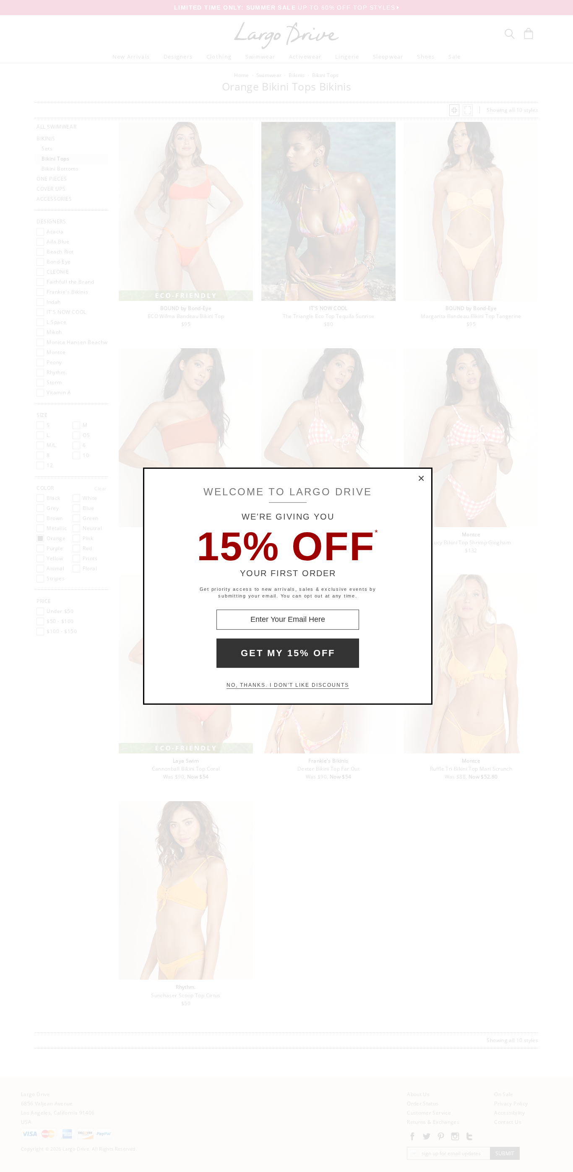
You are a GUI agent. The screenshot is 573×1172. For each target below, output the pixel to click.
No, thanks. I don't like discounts (288, 685)
